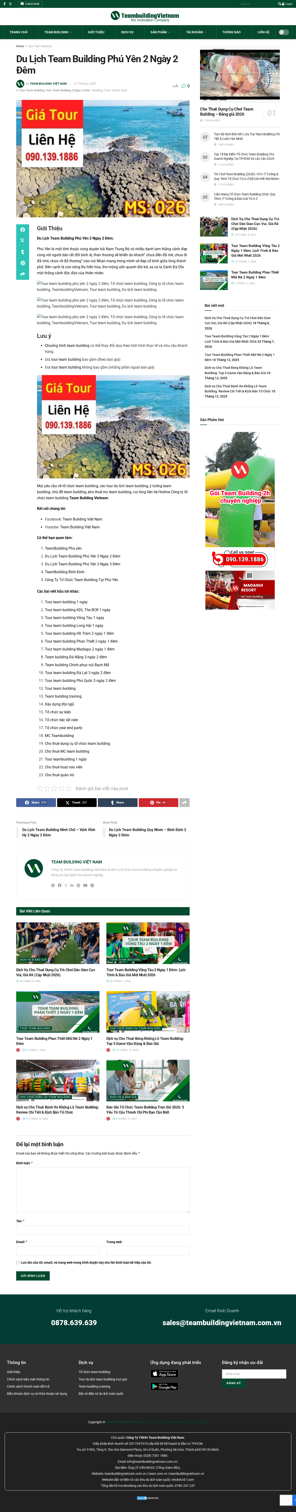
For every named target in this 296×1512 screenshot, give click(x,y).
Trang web (114, 1242)
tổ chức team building (80, 486)
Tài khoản (194, 32)
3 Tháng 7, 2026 (35, 1050)
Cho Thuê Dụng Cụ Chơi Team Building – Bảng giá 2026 (226, 112)
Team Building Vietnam (88, 498)
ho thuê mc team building (109, 492)
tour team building (66, 359)
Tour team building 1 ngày (66, 602)
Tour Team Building (40, 46)
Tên (20, 1221)
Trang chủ (18, 32)
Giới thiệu (96, 32)
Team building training (63, 696)
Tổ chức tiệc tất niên (61, 720)
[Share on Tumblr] (22, 252)
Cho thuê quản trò (59, 775)
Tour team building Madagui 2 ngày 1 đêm (79, 649)
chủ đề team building (69, 492)
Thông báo (231, 32)
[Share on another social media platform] (22, 274)
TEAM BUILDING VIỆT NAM (48, 83)
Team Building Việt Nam (82, 519)
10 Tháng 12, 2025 (126, 1050)
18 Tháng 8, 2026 (29, 981)
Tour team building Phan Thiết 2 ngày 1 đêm (81, 641)
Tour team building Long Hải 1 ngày (74, 625)
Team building (56, 32)
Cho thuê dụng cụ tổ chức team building (77, 743)
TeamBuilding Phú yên (63, 548)
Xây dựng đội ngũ (59, 704)
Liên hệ (263, 32)
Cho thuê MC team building (67, 751)
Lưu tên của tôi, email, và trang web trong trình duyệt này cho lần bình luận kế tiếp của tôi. (86, 1262)
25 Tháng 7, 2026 (120, 981)
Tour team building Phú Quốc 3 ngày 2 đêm (80, 680)
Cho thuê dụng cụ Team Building (135, 1028)
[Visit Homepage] (145, 16)
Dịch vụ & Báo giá (33, 959)
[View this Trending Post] (18, 1050)
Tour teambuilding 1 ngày (66, 759)
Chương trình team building (67, 345)
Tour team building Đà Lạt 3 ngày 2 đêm (78, 673)
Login (289, 4)
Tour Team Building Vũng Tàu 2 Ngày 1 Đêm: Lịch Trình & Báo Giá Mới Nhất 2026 (255, 251)
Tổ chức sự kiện (58, 712)
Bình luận (24, 1163)
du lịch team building (131, 486)
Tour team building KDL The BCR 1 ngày (78, 610)
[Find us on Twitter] (10, 4)
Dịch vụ (127, 32)
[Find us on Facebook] (4, 4)
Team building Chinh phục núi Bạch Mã (77, 665)
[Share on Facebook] (22, 229)
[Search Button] (279, 4)
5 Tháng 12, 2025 (126, 1118)
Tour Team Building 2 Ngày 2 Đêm (68, 90)
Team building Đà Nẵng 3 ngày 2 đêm (76, 657)
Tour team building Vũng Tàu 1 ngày (74, 618)
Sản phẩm (158, 32)
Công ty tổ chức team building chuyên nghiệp (175, 1422)
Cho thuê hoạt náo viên (64, 767)
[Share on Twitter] (22, 240)
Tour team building (60, 688)
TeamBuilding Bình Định (64, 572)
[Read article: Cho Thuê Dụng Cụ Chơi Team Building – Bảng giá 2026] (240, 74)
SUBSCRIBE (32, 4)
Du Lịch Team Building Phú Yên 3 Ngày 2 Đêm (82, 556)
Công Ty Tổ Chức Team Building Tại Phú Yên (81, 580)
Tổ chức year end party (63, 728)
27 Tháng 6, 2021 (85, 83)
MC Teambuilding (59, 735)
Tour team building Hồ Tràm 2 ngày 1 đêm (79, 633)
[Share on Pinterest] (22, 263)
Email (22, 1242)
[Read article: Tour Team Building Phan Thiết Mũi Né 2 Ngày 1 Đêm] (57, 1012)
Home (20, 46)
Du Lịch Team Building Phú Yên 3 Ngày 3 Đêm (82, 564)
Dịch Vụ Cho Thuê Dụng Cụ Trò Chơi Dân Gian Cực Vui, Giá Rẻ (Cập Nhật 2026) (255, 224)
